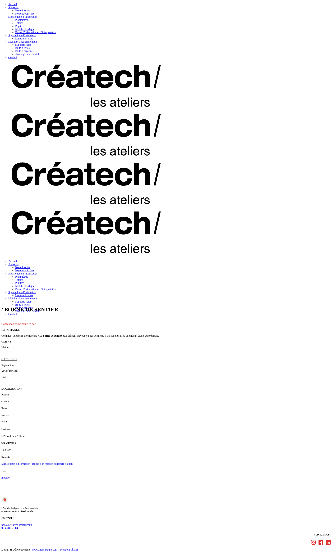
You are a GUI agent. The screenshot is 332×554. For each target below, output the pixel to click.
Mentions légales (69, 549)
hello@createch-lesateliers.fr (16, 524)
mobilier (5, 477)
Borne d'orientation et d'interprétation (52, 463)
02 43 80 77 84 (9, 527)
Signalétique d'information (15, 463)
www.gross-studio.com (44, 549)
